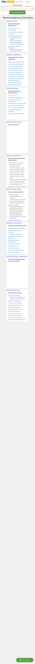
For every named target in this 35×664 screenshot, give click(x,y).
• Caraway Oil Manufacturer (15, 42)
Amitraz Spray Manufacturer (15, 97)
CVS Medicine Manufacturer (15, 234)
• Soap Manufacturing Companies (17, 199)
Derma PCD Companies (14, 301)
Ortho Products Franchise (14, 313)
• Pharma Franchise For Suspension (17, 179)
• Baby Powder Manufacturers (16, 210)
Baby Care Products (13, 205)
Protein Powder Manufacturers (16, 76)
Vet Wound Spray (12, 95)
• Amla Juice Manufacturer (15, 51)
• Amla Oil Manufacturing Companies (15, 38)
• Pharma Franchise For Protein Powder (16, 177)
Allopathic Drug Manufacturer (17, 225)
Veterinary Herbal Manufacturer (16, 107)
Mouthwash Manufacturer (15, 85)
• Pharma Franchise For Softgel (16, 181)
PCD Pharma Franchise (15, 293)
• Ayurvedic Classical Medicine (16, 299)
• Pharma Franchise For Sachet (16, 174)
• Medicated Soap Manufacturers (17, 203)
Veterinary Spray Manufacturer (16, 113)
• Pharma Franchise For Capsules (17, 171)
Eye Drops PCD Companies (15, 303)
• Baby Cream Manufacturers (16, 211)
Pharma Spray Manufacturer (15, 72)
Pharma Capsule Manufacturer (16, 64)
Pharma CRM (11, 1)
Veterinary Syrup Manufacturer (16, 105)
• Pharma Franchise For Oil (15, 184)
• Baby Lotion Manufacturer (15, 215)
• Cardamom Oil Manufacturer (16, 44)
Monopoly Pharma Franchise (15, 309)
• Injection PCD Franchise (15, 164)
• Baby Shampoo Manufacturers (17, 206)
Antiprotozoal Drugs (13, 246)
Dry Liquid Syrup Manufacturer (16, 74)
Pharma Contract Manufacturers (16, 62)
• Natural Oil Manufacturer (15, 41)
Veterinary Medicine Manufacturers (14, 92)
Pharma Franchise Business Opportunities (16, 159)
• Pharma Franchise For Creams (16, 168)
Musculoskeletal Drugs (14, 252)
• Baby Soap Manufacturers (15, 208)
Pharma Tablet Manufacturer (15, 68)
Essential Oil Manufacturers (15, 36)
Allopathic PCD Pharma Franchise (16, 319)
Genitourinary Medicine (14, 248)
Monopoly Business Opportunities (17, 186)
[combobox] (17, 8)
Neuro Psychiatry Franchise (15, 317)
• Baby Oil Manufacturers (15, 213)
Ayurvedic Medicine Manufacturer (14, 24)
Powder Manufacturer (14, 80)
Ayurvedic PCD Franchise (14, 295)
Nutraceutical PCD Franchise (15, 305)
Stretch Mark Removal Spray (15, 70)
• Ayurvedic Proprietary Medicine (17, 297)
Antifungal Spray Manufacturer (16, 78)
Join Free (20, 1)
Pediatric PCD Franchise (14, 307)
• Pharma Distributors (14, 166)
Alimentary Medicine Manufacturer (17, 228)
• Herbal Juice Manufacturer (15, 49)
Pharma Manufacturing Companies (15, 58)
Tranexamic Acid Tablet (14, 244)
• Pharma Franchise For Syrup (16, 173)
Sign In (27, 1)
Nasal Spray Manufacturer (15, 82)
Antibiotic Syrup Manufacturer (16, 250)
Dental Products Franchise (15, 315)
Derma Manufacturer (13, 194)
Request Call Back (25, 660)
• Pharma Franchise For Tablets (16, 169)
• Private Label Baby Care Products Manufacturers (17, 217)
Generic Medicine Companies (15, 163)
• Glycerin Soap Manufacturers (16, 201)
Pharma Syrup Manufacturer (15, 66)
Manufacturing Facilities (15, 192)
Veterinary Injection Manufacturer (17, 103)
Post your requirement (17, 12)
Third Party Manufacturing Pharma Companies (16, 260)
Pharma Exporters (13, 125)
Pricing (4, 1)
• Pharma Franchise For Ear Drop (17, 183)
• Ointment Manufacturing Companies (15, 197)
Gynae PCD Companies (14, 311)
